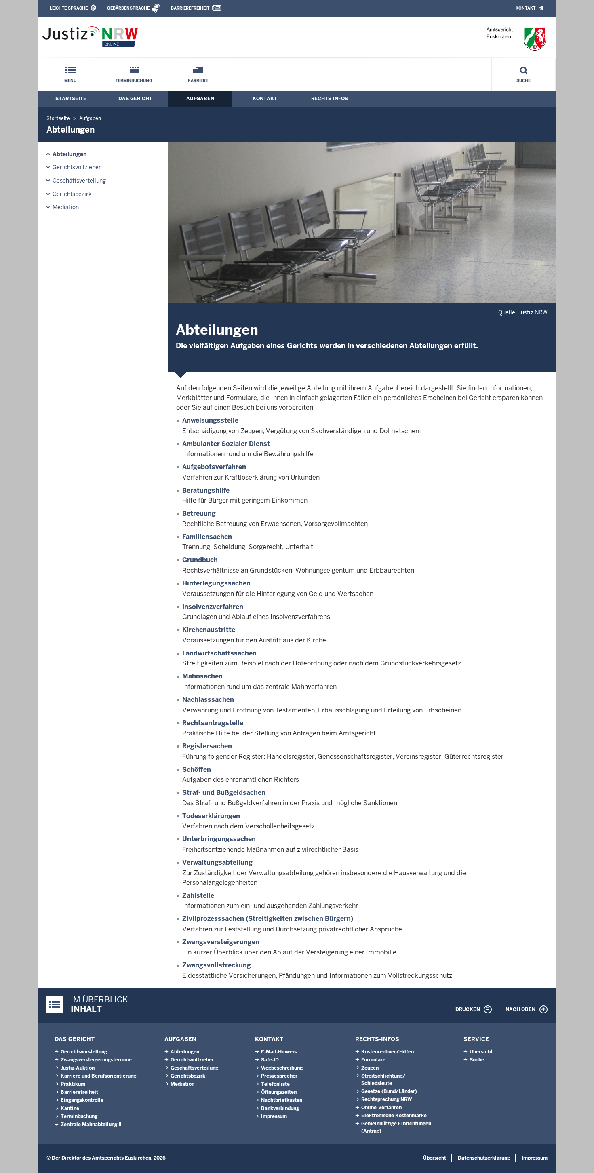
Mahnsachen (202, 676)
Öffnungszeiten (279, 1092)
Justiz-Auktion (78, 1068)
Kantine (70, 1108)
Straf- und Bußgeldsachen (223, 792)
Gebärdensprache (128, 8)
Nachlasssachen (208, 699)
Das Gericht (135, 98)
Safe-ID (270, 1060)
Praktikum (73, 1084)
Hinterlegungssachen (216, 583)
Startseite (70, 98)
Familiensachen (207, 537)
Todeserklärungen (211, 816)
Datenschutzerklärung (484, 1158)
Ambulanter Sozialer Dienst (226, 444)
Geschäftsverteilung (79, 180)
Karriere (198, 80)
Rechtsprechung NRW (386, 1099)
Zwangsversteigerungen (220, 942)
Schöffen (196, 769)
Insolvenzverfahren (212, 606)
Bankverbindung (280, 1108)
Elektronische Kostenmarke (394, 1115)
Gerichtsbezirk (72, 194)
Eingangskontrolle (82, 1100)
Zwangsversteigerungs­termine (96, 1060)
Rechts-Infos (329, 98)
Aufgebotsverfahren (214, 467)
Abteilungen (70, 154)
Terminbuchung (134, 80)
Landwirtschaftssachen (219, 653)
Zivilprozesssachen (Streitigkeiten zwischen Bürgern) (267, 918)
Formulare (373, 1060)
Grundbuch (200, 560)
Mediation (66, 207)
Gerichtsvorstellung (84, 1052)
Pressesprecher (279, 1076)
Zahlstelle (198, 895)
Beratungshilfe (206, 490)
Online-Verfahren (381, 1107)
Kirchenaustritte (208, 629)
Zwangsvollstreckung (216, 965)
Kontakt (525, 8)
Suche (523, 80)
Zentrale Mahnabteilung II (91, 1124)
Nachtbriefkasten (281, 1100)
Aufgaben (200, 98)
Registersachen (207, 746)
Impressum (274, 1116)
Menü (70, 80)
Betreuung (199, 513)
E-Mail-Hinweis (279, 1052)
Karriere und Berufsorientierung (98, 1076)
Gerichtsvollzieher (77, 167)
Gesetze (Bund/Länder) (389, 1091)
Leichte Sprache (69, 8)
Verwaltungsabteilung (217, 862)
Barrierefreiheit (190, 8)
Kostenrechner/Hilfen (387, 1052)
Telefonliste (275, 1084)
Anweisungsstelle (210, 420)
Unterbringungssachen (219, 839)
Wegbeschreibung (282, 1068)
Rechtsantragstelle (212, 723)
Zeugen (370, 1068)
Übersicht (481, 1052)
